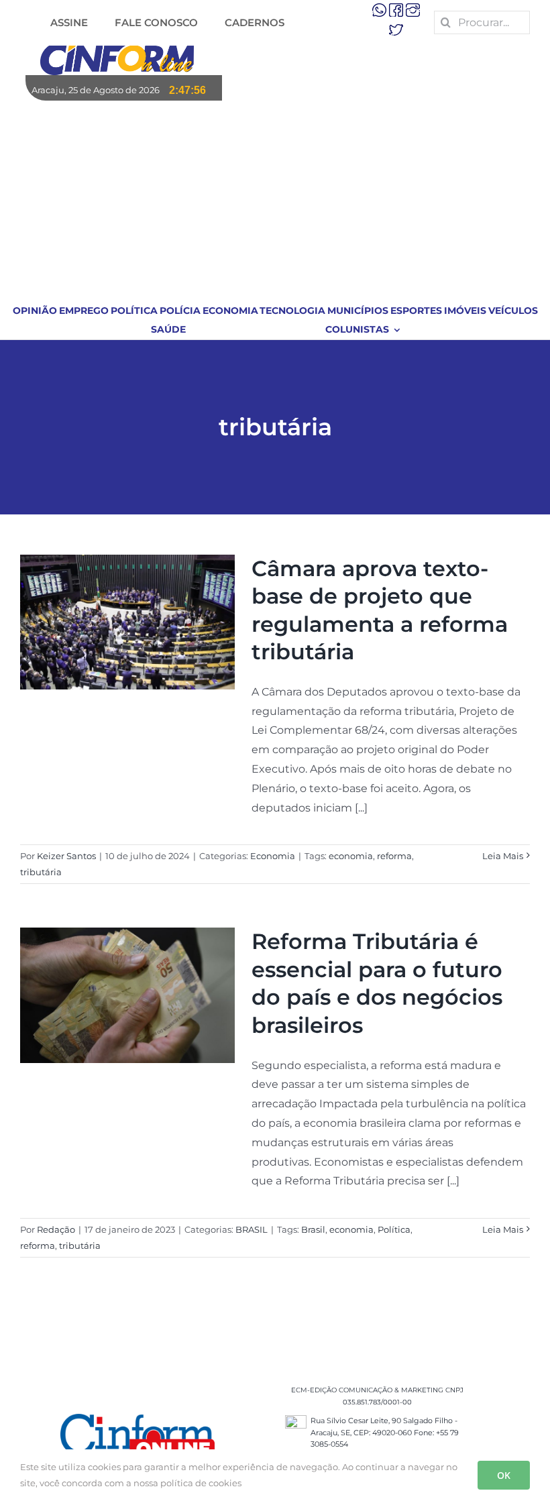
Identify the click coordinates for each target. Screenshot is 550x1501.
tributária (41, 872)
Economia (272, 855)
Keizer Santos (66, 855)
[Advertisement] (275, 201)
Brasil (313, 1229)
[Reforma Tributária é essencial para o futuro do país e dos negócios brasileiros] (127, 995)
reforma (394, 855)
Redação (56, 1229)
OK (503, 1475)
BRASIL (251, 1229)
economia (351, 855)
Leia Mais (502, 855)
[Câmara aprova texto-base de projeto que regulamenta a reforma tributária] (127, 622)
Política (394, 1229)
